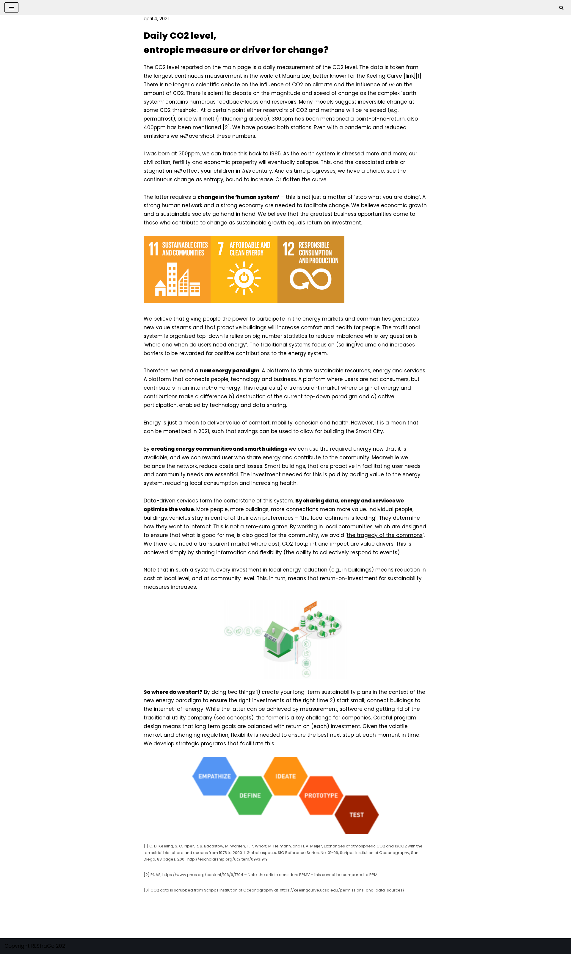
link (410, 75)
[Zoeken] (561, 7)
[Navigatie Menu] (11, 7)
